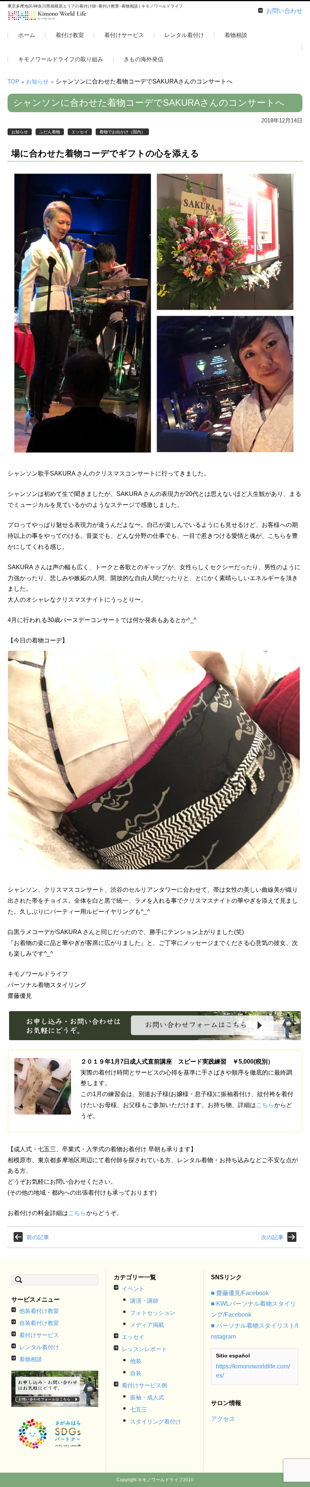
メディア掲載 (147, 1325)
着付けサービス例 (144, 1385)
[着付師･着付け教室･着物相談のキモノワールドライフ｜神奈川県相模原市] (48, 16)
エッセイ (79, 132)
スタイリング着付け (155, 1421)
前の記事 (37, 1237)
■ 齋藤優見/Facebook (240, 1293)
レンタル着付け (184, 35)
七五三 (138, 1409)
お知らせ (37, 81)
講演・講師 (144, 1300)
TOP (13, 81)
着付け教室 (70, 35)
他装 (135, 1361)
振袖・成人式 (147, 1397)
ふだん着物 (49, 132)
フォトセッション (152, 1312)
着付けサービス (124, 35)
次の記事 (272, 1237)
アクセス (223, 1419)
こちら (265, 1105)
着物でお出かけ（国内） (122, 132)
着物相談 (236, 35)
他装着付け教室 (39, 1311)
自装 (135, 1373)
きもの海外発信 (143, 59)
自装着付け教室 (39, 1323)
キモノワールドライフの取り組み (60, 59)
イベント (133, 1288)
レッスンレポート (144, 1349)
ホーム (26, 35)
